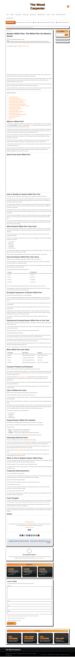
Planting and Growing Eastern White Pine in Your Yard (19, 105)
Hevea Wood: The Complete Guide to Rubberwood (43, 571)
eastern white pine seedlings (25, 42)
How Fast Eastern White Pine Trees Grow (17, 102)
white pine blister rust (22, 376)
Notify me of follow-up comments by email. (16, 618)
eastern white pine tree (35, 42)
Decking (12, 14)
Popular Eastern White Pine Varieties (16, 111)
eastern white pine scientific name (13, 42)
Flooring (52, 14)
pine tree (31, 125)
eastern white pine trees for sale (45, 42)
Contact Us (62, 654)
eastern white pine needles (31, 41)
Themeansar (9, 655)
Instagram (32, 527)
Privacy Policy (43, 654)
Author (11, 118)
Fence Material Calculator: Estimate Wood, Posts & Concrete (60, 641)
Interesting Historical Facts (15, 113)
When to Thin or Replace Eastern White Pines (18, 114)
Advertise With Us (9, 18)
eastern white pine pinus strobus (43, 41)
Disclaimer (57, 654)
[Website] (30, 530)
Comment (9, 585)
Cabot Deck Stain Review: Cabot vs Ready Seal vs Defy (45, 641)
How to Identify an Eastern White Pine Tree (17, 99)
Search (62, 31)
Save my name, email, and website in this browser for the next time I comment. (23, 615)
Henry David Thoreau (18, 450)
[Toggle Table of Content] (7, 95)
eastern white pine (11, 41)
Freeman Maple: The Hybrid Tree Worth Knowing (28, 571)
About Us (67, 654)
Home (7, 14)
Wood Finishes (26, 14)
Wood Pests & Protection (61, 14)
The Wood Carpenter (13, 650)
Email (8, 605)
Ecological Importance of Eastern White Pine (17, 104)
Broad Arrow (29, 443)
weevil (29, 371)
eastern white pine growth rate (21, 41)
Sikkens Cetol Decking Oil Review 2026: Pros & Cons (29, 641)
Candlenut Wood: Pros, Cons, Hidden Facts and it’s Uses (13, 571)
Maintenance (31, 636)
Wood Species (18, 14)
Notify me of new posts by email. (14, 620)
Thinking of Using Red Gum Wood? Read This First (19, 541)
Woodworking (33, 14)
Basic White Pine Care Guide (14, 107)
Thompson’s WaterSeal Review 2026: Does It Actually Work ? (13, 641)
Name (8, 600)
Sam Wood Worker (14, 39)
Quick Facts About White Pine (15, 98)
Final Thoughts (12, 117)
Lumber (48, 14)
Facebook (27, 527)
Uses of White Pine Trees (14, 110)
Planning (61, 638)
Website (8, 610)
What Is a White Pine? (13, 96)
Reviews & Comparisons (13, 638)
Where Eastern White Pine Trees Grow (16, 101)
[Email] (28, 530)
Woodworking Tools (41, 14)
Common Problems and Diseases (15, 108)
